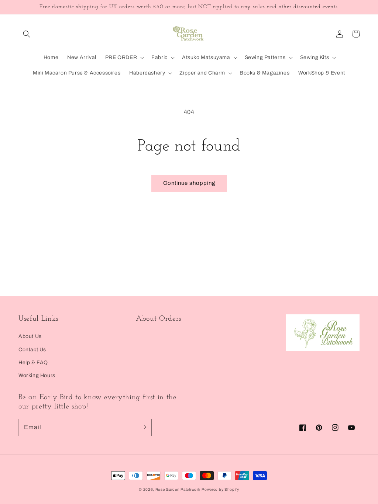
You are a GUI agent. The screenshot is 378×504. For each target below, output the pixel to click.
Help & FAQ (33, 362)
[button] (26, 34)
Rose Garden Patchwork (177, 489)
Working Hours (36, 375)
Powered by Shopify (220, 489)
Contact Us (32, 349)
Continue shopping (189, 183)
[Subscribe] (143, 427)
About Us (30, 336)
